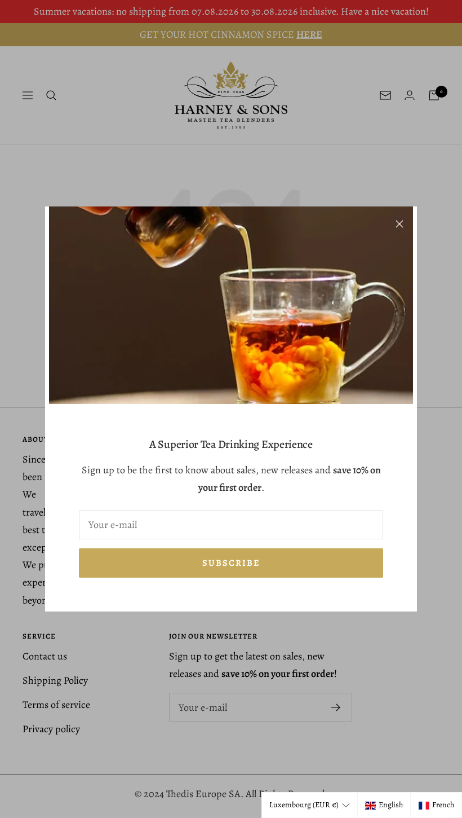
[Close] (399, 224)
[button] (309, 805)
